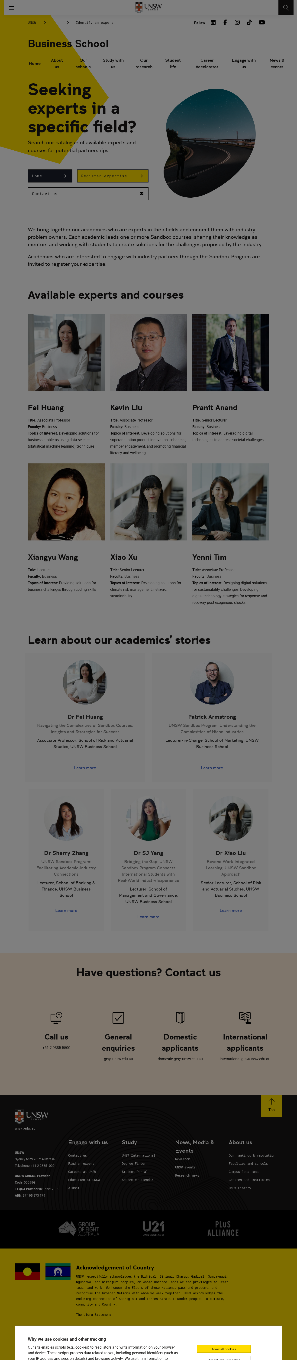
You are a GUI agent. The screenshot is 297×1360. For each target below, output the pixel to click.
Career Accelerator (207, 63)
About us (57, 63)
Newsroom (182, 1159)
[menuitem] (34, 64)
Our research (144, 63)
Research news (187, 1175)
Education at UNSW (84, 1180)
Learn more (85, 767)
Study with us (113, 63)
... (56, 22)
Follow (199, 22)
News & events (277, 63)
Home (35, 63)
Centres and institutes (249, 1180)
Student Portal (135, 1171)
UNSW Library (240, 1188)
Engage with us (244, 63)
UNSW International (138, 1155)
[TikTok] (249, 22)
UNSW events (185, 1167)
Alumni (73, 1188)
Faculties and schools (248, 1163)
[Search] (286, 7)
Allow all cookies (224, 1349)
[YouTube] (261, 22)
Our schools (83, 63)
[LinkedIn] (213, 22)
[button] (50, 175)
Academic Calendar (137, 1180)
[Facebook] (225, 22)
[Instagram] (237, 22)
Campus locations (243, 1171)
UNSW (32, 22)
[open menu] (11, 7)
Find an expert (81, 1163)
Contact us (77, 1155)
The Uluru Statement (93, 1314)
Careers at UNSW (82, 1171)
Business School (68, 43)
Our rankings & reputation (252, 1155)
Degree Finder (134, 1163)
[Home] (149, 7)
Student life (173, 63)
